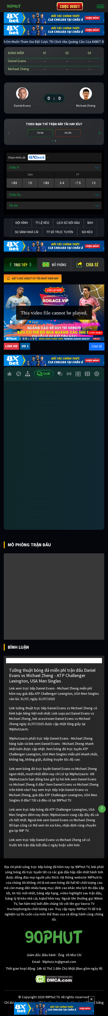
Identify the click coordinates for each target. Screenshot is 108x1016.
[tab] (20, 264)
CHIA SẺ (96, 346)
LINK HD (11, 346)
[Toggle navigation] (100, 6)
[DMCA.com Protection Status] (54, 978)
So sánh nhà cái (26, 232)
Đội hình (21, 223)
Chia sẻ (92, 265)
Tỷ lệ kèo (42, 223)
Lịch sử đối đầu (68, 223)
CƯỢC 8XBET (70, 6)
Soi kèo (87, 232)
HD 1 (25, 346)
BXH (90, 223)
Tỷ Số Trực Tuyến (59, 232)
